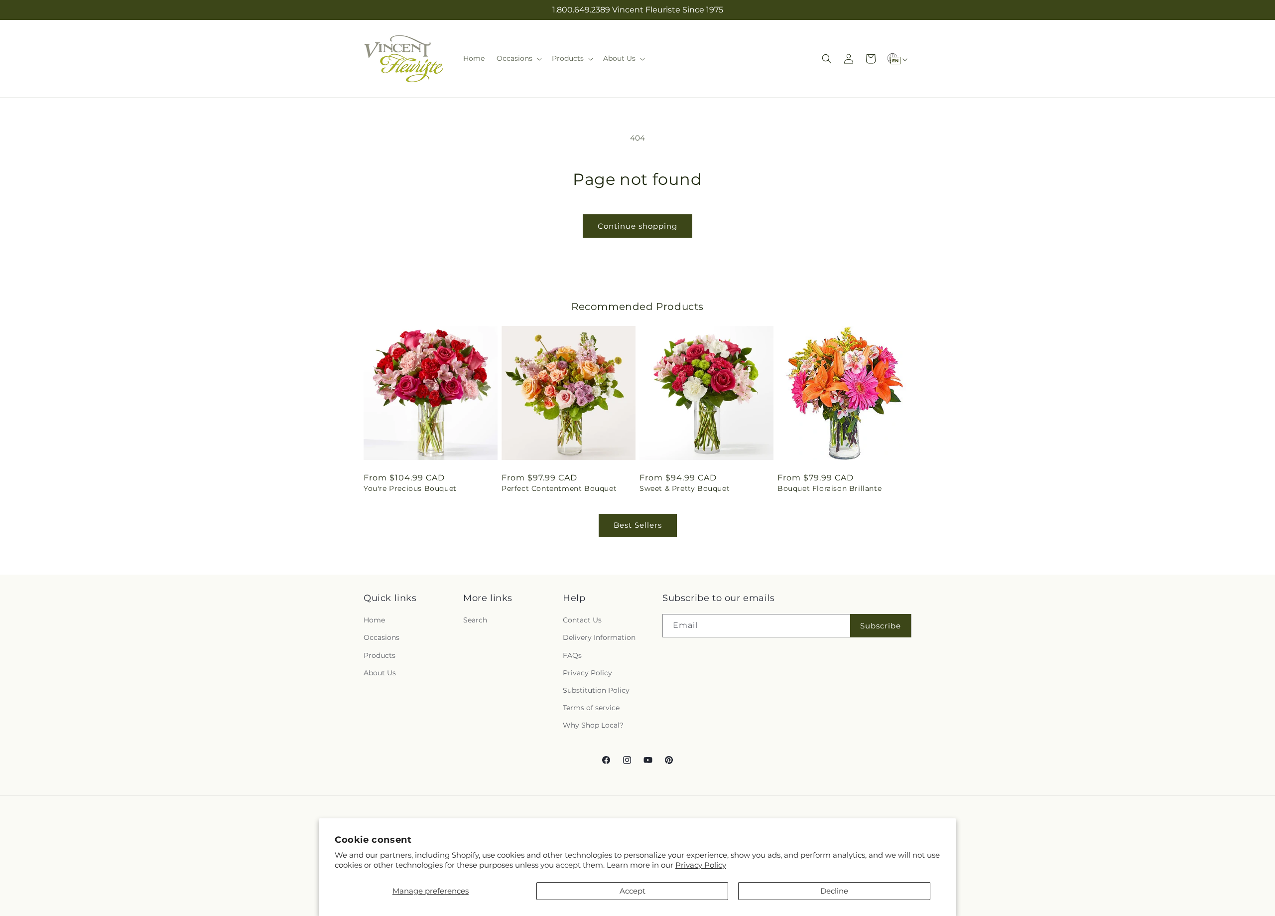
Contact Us (582, 619)
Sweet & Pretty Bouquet (684, 488)
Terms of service (591, 707)
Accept (632, 891)
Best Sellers (638, 525)
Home (374, 619)
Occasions (381, 637)
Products (379, 655)
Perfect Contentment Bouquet (559, 488)
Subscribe (880, 625)
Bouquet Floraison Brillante (829, 488)
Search (475, 619)
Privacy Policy (700, 865)
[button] (518, 58)
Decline (834, 891)
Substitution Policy (596, 690)
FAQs (572, 655)
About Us (380, 672)
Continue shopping (637, 226)
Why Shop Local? (593, 725)
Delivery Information (599, 637)
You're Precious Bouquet (410, 488)
